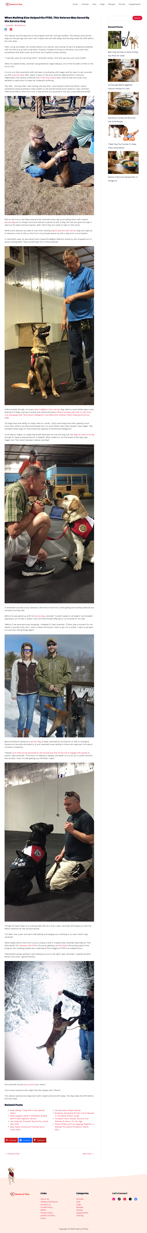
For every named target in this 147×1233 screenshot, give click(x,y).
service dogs (10, 222)
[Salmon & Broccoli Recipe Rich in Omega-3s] (123, 162)
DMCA (43, 1210)
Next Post (88, 1154)
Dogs (78, 1204)
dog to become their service (63, 231)
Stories (79, 1210)
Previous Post (12, 1154)
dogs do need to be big (84, 434)
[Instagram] (113, 1199)
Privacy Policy (47, 1213)
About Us (45, 1199)
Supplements (82, 1213)
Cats (78, 1202)
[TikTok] (119, 1199)
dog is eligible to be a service (47, 409)
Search (137, 18)
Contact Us (46, 1204)
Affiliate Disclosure (49, 1202)
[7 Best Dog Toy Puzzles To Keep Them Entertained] (123, 133)
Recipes (79, 1207)
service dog (19, 75)
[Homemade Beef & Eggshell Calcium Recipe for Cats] (123, 70)
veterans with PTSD (28, 945)
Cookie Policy (46, 1207)
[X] (130, 1199)
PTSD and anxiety (48, 78)
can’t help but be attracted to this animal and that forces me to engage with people (50, 753)
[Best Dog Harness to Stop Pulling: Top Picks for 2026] (123, 40)
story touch (29, 1084)
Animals (9, 25)
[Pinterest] (11, 29)
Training (79, 1215)
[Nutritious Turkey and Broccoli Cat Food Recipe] (123, 103)
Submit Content (48, 1215)
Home (43, 1218)
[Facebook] (6, 29)
